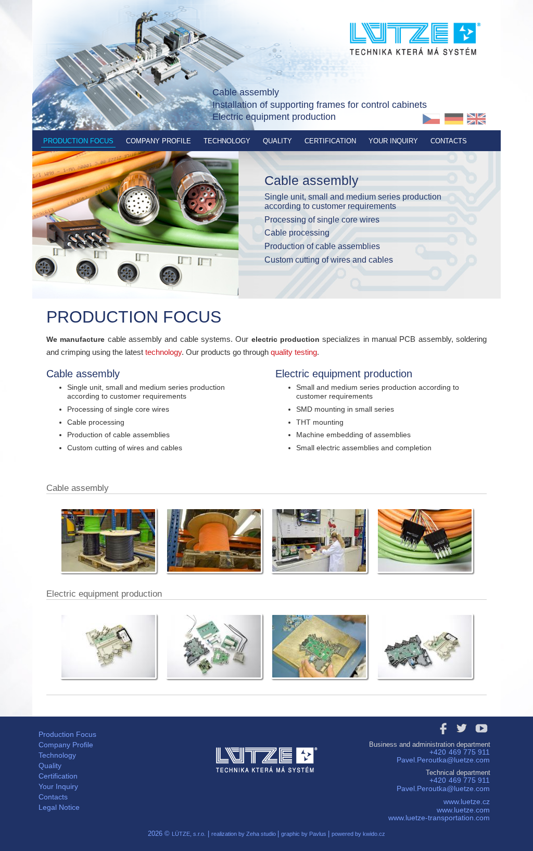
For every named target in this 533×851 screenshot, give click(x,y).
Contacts (448, 141)
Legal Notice (59, 807)
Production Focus (78, 141)
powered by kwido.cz (358, 834)
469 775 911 (469, 752)
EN (476, 119)
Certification (330, 141)
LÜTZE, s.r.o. (189, 834)
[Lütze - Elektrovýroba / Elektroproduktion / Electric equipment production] (108, 681)
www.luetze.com (463, 810)
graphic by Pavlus (304, 834)
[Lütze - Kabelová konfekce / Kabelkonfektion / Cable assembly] (108, 575)
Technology (227, 141)
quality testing (294, 352)
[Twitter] (462, 737)
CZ (431, 119)
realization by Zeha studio (244, 834)
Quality (277, 141)
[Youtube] (481, 737)
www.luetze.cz (466, 801)
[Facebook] (442, 737)
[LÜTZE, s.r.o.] (415, 73)
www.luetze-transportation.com (439, 817)
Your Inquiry (393, 141)
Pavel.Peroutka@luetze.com (443, 760)
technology (163, 352)
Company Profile (158, 141)
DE (454, 119)
